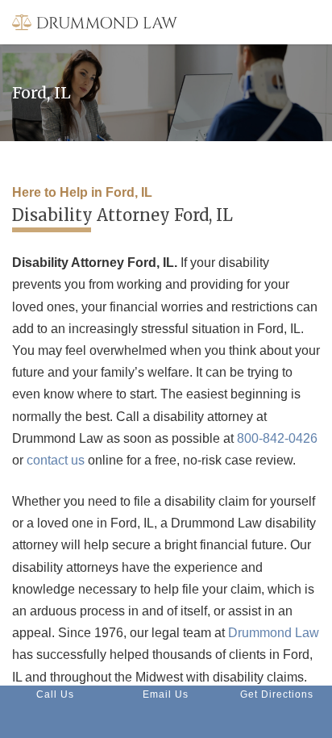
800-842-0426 (277, 438)
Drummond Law (273, 633)
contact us (56, 460)
